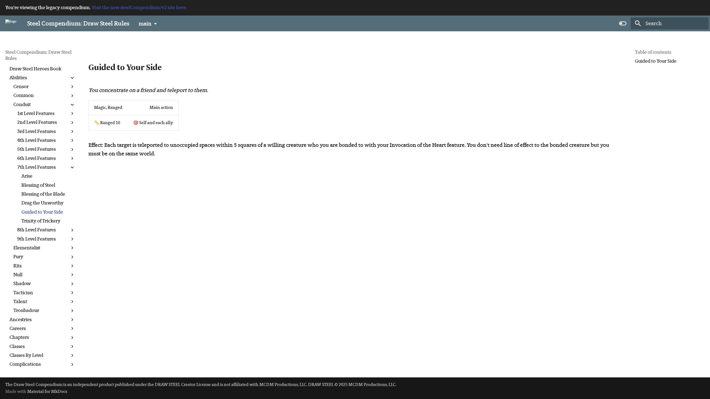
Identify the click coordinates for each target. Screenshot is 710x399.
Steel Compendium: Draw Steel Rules (38, 55)
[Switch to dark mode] (623, 23)
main (145, 24)
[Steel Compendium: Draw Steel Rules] (11, 23)
